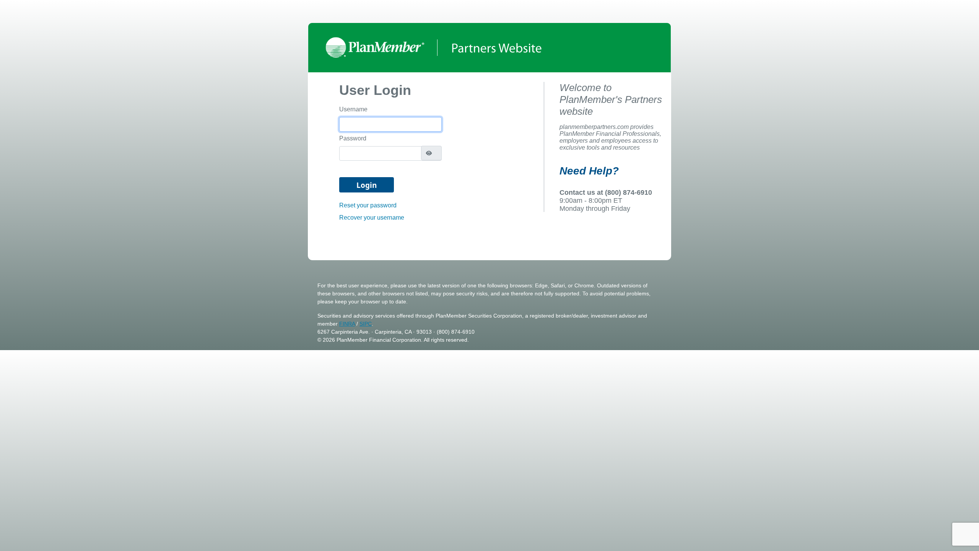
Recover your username (371, 217)
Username (353, 109)
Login (366, 185)
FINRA (347, 324)
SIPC (365, 324)
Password (352, 138)
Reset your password (368, 205)
